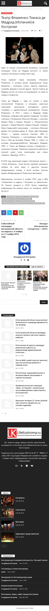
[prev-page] (23, 294)
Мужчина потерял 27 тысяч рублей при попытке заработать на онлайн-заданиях (31, 402)
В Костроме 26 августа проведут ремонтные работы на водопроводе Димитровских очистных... (30, 349)
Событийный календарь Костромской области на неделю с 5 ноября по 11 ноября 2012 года (12, 230)
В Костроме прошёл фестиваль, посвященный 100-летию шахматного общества (8, 286)
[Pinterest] (15, 212)
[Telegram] (27, 466)
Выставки (20, 522)
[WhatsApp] (21, 212)
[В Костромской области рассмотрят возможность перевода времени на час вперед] (7, 323)
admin (3, 572)
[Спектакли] (7, 513)
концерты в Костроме (9, 201)
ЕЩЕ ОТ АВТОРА (37, 267)
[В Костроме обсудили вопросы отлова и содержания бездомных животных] (24, 275)
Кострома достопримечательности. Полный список (24, 560)
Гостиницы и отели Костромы (14, 568)
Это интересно (13, 9)
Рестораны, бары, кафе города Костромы (19, 594)
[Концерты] (7, 501)
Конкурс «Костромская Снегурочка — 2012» (38, 226)
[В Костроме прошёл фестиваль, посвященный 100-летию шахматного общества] (8, 276)
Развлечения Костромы (11, 585)
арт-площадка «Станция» (15, 196)
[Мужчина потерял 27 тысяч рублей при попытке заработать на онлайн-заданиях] (7, 404)
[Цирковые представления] (7, 537)
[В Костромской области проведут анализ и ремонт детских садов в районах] (7, 336)
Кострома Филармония (26, 201)
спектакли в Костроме (37, 203)
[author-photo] (24, 248)
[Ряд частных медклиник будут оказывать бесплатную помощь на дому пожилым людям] (40, 276)
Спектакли (20, 510)
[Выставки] (7, 525)
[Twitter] (9, 212)
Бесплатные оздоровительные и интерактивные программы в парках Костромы (30, 375)
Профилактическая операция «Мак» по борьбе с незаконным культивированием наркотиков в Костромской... (30, 389)
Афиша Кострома (32, 196)
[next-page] (26, 294)
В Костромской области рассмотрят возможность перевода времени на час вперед (32, 322)
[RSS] (22, 466)
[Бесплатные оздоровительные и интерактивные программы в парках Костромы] (7, 376)
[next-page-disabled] (5, 546)
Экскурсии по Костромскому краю (16, 577)
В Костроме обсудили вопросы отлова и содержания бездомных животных (23, 285)
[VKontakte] (27, 260)
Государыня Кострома (11, 31)
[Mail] (17, 466)
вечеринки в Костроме (10, 199)
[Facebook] (3, 212)
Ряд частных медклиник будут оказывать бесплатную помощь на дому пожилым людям (40, 286)
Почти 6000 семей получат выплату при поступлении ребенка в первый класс (31, 362)
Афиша (6, 493)
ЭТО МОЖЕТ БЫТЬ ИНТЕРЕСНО (17, 267)
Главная (3, 9)
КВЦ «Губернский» (25, 199)
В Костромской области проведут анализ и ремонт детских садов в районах (31, 335)
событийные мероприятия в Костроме (15, 203)
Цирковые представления (27, 534)
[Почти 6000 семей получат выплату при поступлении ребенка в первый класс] (7, 363)
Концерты (20, 498)
